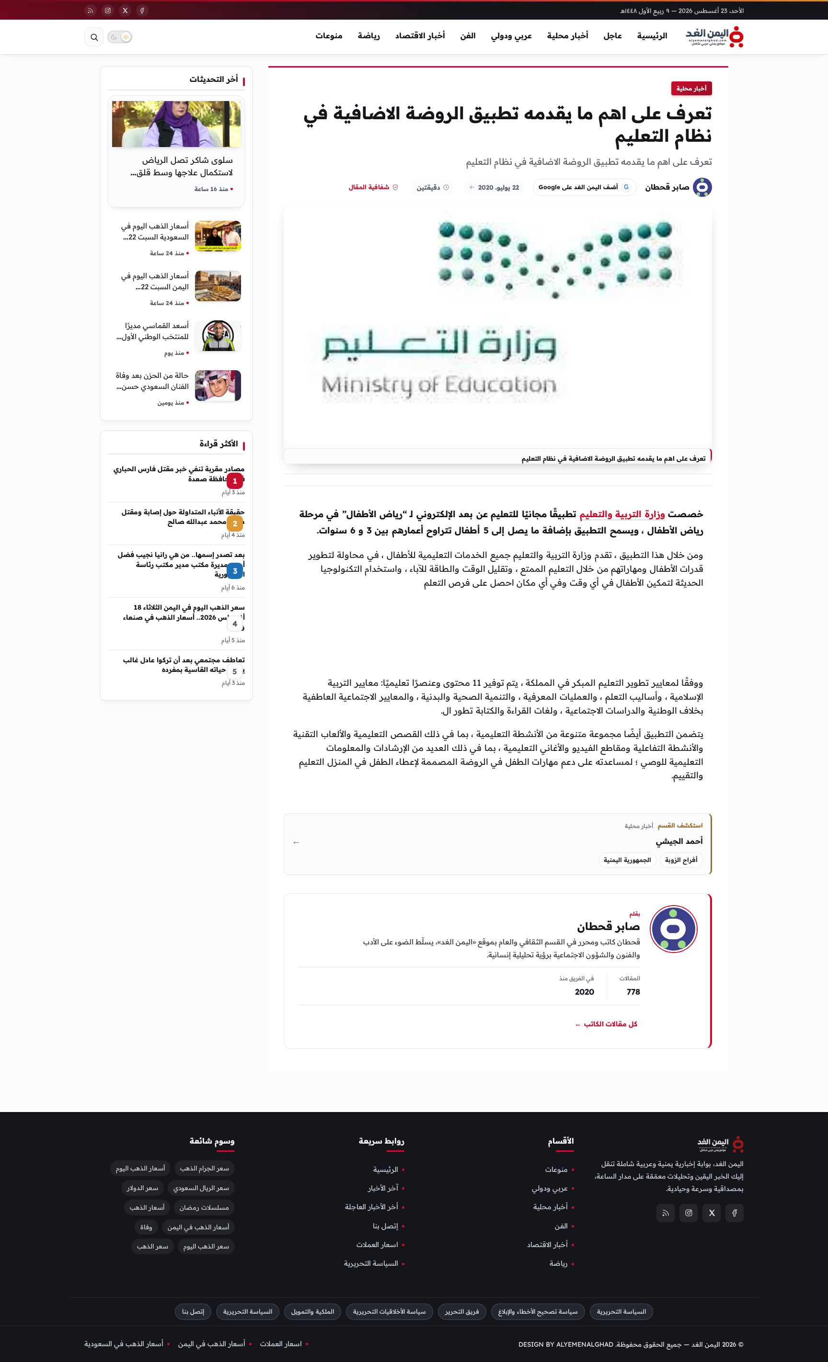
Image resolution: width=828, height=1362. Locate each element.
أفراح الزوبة (681, 859)
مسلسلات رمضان (204, 1207)
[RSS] (90, 10)
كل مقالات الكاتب (606, 1024)
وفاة (146, 1226)
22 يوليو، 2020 (498, 187)
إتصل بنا (385, 1225)
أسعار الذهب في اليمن (198, 1226)
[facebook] (142, 10)
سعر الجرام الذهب (204, 1167)
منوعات (329, 35)
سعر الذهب (152, 1246)
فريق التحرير (462, 1311)
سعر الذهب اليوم (206, 1246)
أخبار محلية (567, 35)
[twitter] (125, 10)
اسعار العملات (377, 1244)
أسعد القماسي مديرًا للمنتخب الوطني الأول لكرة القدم (155, 336)
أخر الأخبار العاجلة (371, 1207)
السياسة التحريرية (371, 1263)
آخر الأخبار (383, 1188)
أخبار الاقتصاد (420, 35)
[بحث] (94, 36)
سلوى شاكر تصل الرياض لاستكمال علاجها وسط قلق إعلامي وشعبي (185, 172)
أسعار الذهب (147, 1207)
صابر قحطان (667, 187)
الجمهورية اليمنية (627, 859)
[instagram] (108, 10)
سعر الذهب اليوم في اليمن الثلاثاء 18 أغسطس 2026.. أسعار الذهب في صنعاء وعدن (184, 617)
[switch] (119, 37)
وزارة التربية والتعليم (622, 514)
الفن (468, 35)
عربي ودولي (511, 35)
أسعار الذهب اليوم (140, 1167)
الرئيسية (652, 35)
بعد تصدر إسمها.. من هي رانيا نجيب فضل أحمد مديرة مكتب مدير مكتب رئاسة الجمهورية (181, 564)
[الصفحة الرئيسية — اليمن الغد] (715, 37)
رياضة (369, 35)
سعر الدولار (142, 1187)
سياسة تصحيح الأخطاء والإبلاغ (538, 1311)
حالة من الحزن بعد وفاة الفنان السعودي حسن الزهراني (152, 386)
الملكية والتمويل (312, 1311)
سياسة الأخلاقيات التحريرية (389, 1311)
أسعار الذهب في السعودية (123, 1343)
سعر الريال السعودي (201, 1187)
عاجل (613, 35)
